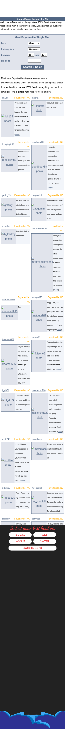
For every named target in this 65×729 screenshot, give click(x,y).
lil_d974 (5, 390)
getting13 (6, 195)
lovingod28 (37, 297)
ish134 (5, 98)
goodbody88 (38, 142)
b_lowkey (6, 226)
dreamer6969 (8, 339)
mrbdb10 (6, 488)
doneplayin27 (8, 144)
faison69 (36, 337)
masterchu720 (39, 390)
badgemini (37, 195)
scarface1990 (8, 299)
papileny (6, 519)
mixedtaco (37, 439)
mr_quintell (37, 488)
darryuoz (36, 519)
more (17, 135)
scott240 (6, 439)
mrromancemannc (40, 228)
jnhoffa (35, 98)
